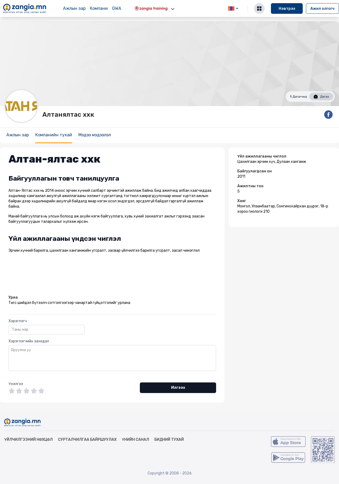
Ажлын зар (74, 8)
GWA (116, 8)
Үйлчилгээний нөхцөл (28, 439)
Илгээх (178, 387)
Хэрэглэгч (17, 321)
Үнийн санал (135, 439)
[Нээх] (172, 9)
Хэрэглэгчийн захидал (28, 341)
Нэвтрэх (287, 8)
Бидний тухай (169, 439)
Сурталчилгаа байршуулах (87, 439)
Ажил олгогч (322, 8)
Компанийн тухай (53, 134)
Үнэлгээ (15, 384)
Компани (99, 8)
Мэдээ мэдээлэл (94, 134)
